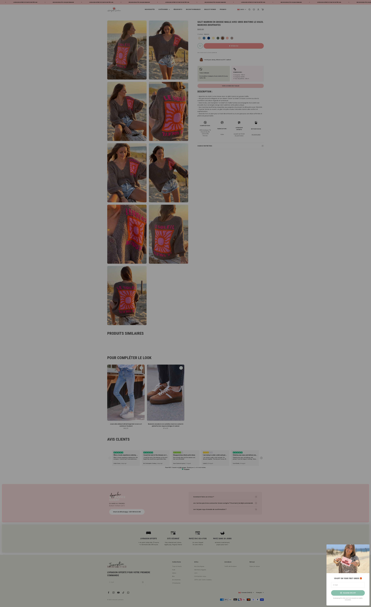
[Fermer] (365, 548)
